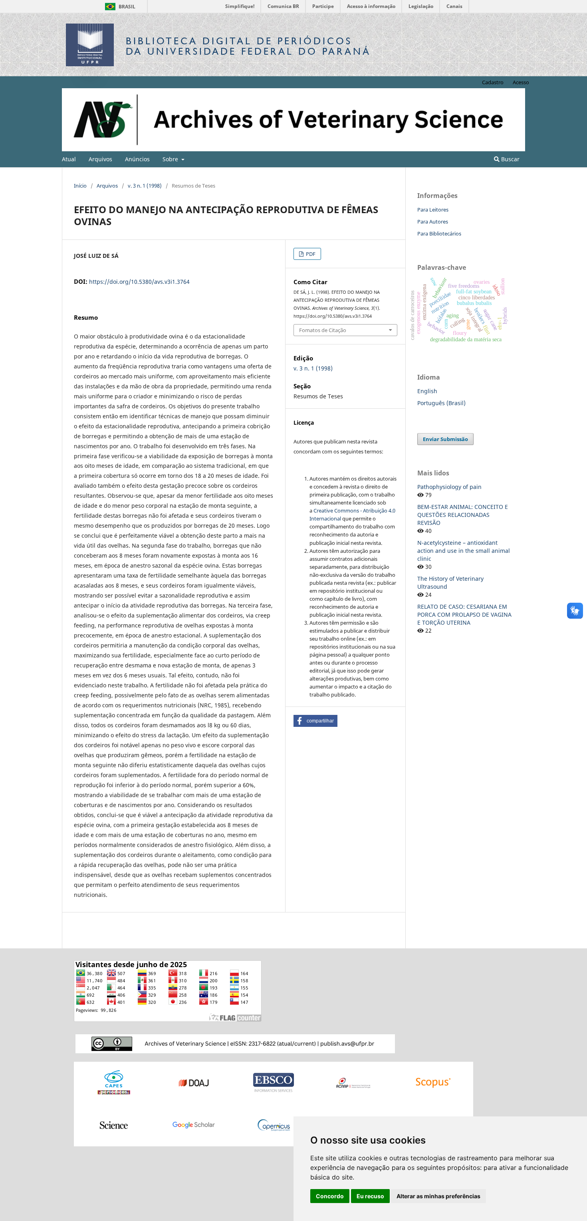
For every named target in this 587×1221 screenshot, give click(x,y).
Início (80, 185)
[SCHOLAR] (194, 1124)
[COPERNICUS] (273, 1124)
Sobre (171, 159)
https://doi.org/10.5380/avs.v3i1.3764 (139, 281)
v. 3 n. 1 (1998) (145, 185)
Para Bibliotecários (439, 233)
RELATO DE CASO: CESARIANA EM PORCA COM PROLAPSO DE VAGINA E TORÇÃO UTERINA (464, 614)
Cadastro (493, 82)
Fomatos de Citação (322, 330)
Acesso (521, 82)
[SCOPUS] (433, 1082)
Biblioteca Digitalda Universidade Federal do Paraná (248, 46)
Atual (69, 159)
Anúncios (137, 159)
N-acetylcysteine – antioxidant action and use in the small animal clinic (463, 550)
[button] (315, 721)
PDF (310, 253)
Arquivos (100, 159)
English (427, 391)
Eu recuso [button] (370, 1196)
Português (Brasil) (441, 403)
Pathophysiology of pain (449, 487)
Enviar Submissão (445, 439)
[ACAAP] (353, 1082)
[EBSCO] (273, 1082)
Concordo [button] (330, 1196)
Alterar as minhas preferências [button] (438, 1196)
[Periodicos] (114, 1082)
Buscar (510, 159)
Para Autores (432, 221)
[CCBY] (235, 1043)
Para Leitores (432, 209)
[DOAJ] (194, 1082)
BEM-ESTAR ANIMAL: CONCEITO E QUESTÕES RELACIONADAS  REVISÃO (462, 514)
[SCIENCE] (114, 1124)
